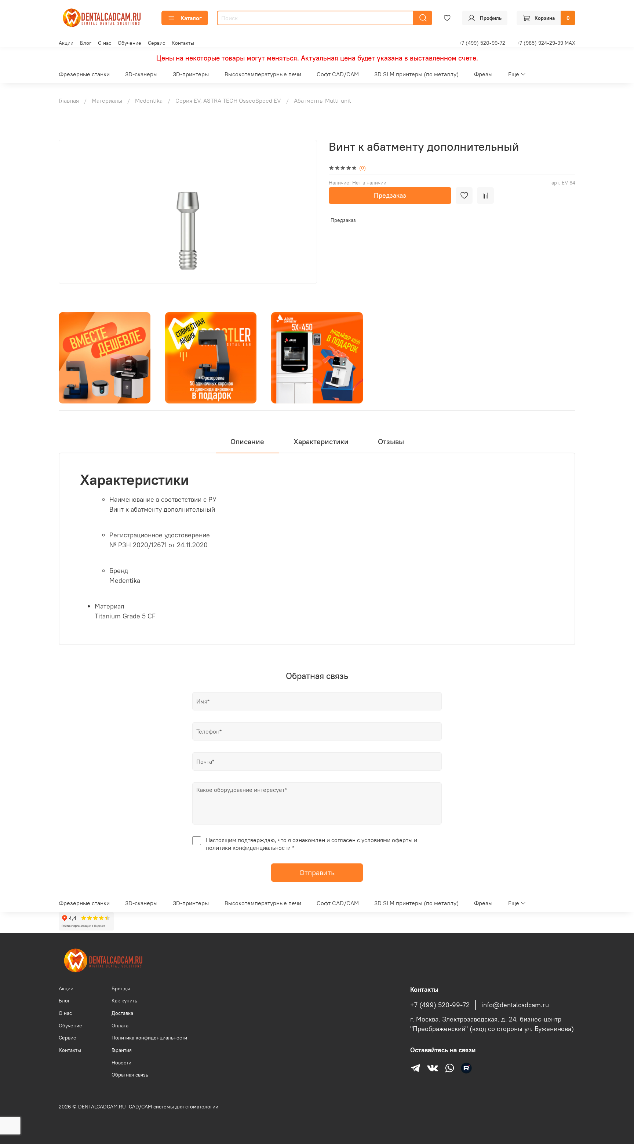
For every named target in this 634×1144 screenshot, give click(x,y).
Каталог (191, 18)
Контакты (183, 43)
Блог (85, 43)
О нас (104, 43)
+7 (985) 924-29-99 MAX (546, 43)
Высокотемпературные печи (263, 74)
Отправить (317, 872)
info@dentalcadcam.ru (515, 1005)
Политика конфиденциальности (149, 1037)
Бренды (121, 988)
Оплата (120, 1025)
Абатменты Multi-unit (322, 100)
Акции (66, 43)
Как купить (124, 1000)
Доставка (122, 1013)
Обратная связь (130, 1074)
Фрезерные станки (84, 74)
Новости (121, 1062)
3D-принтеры (191, 74)
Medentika (149, 100)
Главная (69, 100)
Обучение (129, 43)
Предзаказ (390, 195)
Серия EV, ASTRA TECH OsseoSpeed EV (228, 100)
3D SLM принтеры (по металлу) (416, 74)
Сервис (156, 43)
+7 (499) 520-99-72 (482, 43)
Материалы (107, 100)
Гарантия (122, 1050)
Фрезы (483, 74)
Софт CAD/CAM (338, 74)
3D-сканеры (141, 74)
